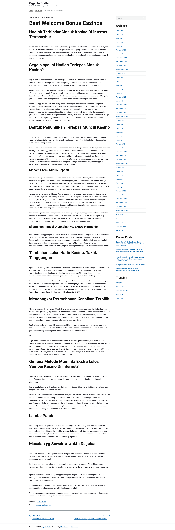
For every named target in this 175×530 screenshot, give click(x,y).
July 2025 (119, 77)
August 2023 (120, 167)
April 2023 (119, 183)
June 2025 (119, 81)
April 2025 (119, 89)
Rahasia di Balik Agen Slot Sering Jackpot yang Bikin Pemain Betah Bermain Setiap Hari (130, 251)
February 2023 (121, 191)
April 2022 (119, 218)
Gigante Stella (46, 527)
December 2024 (121, 105)
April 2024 (119, 136)
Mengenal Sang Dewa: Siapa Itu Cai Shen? (130, 265)
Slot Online (41, 502)
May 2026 (119, 38)
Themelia (74, 527)
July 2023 (119, 171)
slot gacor (119, 283)
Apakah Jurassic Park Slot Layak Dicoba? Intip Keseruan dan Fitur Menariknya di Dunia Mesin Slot (130, 259)
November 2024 (121, 109)
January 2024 (120, 148)
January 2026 (120, 54)
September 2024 (122, 116)
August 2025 (120, 73)
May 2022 (119, 214)
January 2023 (120, 195)
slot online (119, 294)
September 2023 (122, 163)
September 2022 (122, 210)
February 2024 (121, 144)
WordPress (64, 527)
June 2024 (119, 128)
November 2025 (121, 62)
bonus (38, 505)
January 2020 (120, 230)
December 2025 (121, 58)
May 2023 (119, 179)
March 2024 (120, 140)
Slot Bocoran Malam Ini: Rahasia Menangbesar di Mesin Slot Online (127, 269)
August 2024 (120, 120)
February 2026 (121, 50)
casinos (44, 505)
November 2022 (121, 203)
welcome (51, 505)
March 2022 (120, 222)
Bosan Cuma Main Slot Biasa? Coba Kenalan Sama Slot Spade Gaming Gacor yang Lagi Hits (130, 244)
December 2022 (121, 199)
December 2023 (121, 152)
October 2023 (121, 160)
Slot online (119, 298)
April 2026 (119, 42)
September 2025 (122, 69)
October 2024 (121, 113)
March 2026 (120, 46)
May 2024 (119, 132)
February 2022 (121, 226)
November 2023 (121, 156)
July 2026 (119, 30)
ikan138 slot (120, 286)
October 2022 (121, 207)
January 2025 (120, 101)
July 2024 (119, 124)
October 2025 (121, 66)
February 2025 (121, 97)
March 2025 (120, 93)
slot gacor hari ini (122, 290)
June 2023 (119, 175)
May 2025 (119, 85)
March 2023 (120, 187)
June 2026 (119, 34)
